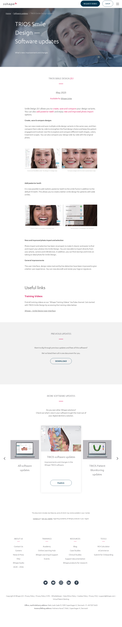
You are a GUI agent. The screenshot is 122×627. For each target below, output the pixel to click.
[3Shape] (10, 3)
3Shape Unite (66, 98)
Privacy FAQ (93, 596)
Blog (75, 546)
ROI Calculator (104, 546)
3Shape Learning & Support (47, 554)
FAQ (18, 559)
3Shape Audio (18, 563)
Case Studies (75, 550)
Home (8, 13)
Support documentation (75, 559)
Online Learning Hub (47, 550)
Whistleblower (57, 596)
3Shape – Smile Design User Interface (40, 311)
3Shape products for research (75, 563)
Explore (24, 481)
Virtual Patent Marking (61, 599)
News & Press (18, 554)
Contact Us (18, 546)
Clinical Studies (75, 554)
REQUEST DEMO (90, 4)
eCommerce (103, 550)
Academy (47, 546)
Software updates (20, 13)
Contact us (36, 519)
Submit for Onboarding (103, 554)
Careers (18, 550)
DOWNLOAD (61, 361)
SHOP (107, 4)
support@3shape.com (107, 596)
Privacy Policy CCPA (43, 596)
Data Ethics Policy (69, 596)
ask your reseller (47, 519)
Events (47, 559)
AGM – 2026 (18, 567)
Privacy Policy (30, 596)
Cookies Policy (82, 596)
